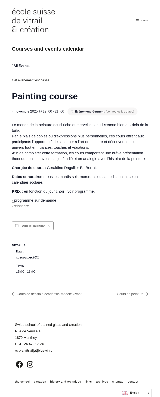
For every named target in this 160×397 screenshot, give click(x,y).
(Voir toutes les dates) (119, 111)
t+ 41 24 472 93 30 (29, 344)
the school (22, 381)
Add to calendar (33, 225)
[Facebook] (16, 364)
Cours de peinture (130, 294)
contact (133, 381)
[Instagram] (27, 364)
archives (102, 381)
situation (40, 381)
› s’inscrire (20, 206)
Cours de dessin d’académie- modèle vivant (48, 294)
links (88, 381)
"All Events (21, 66)
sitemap (118, 381)
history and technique (65, 381)
